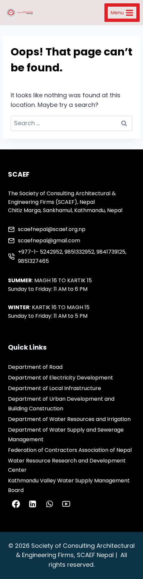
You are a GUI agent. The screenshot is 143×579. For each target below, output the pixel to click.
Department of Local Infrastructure (54, 388)
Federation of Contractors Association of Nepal (70, 450)
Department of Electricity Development (60, 377)
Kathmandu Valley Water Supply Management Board (69, 485)
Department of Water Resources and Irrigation (69, 419)
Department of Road (35, 367)
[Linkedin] (33, 504)
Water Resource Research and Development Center (67, 465)
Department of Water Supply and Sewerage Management (66, 434)
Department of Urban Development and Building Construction (61, 403)
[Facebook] (16, 504)
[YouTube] (66, 504)
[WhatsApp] (50, 504)
